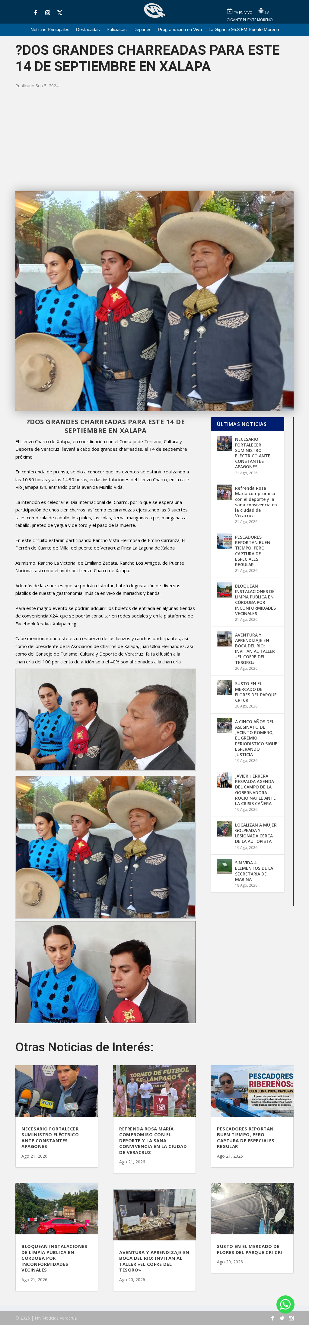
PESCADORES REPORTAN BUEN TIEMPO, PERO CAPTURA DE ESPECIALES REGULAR (252, 550)
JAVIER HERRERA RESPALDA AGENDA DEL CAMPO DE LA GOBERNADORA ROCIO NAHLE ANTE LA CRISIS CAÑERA (255, 789)
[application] (105, 972)
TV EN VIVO (243, 12)
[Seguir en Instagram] (48, 13)
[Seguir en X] (60, 13)
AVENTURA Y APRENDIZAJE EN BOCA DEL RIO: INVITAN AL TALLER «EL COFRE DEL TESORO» (255, 648)
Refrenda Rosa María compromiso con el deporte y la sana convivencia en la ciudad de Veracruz (256, 501)
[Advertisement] (154, 139)
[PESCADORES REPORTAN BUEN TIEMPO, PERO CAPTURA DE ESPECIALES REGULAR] (224, 541)
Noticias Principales (49, 29)
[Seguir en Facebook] (35, 13)
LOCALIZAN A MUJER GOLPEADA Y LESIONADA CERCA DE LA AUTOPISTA (256, 833)
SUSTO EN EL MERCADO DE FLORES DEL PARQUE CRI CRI (256, 692)
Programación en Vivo (180, 29)
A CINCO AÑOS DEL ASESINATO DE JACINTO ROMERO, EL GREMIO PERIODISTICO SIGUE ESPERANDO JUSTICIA (256, 738)
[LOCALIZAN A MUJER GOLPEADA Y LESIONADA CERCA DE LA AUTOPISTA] (224, 829)
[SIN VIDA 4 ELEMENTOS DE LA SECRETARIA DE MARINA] (224, 866)
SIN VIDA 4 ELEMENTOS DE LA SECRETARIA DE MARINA (254, 871)
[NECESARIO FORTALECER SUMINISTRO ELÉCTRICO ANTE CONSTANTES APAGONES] (224, 443)
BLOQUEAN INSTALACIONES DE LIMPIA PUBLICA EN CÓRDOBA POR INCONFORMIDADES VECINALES (255, 599)
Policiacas (117, 29)
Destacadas (88, 29)
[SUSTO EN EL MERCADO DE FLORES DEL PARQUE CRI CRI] (224, 687)
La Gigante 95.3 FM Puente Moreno (244, 29)
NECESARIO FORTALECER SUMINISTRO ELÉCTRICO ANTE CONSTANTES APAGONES (252, 452)
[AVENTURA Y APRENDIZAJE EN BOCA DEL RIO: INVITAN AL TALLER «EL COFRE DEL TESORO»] (224, 638)
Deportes (142, 29)
